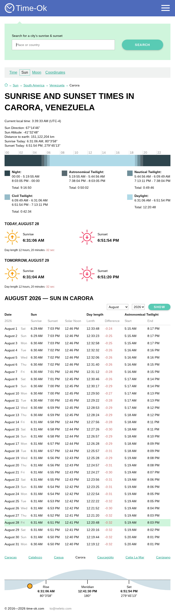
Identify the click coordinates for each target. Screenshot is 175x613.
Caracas (11, 557)
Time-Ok (31, 8)
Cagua (59, 557)
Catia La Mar (135, 557)
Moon (36, 72)
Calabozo (35, 557)
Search (142, 45)
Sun (15, 85)
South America (33, 85)
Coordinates (55, 72)
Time (13, 72)
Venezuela (56, 85)
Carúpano (163, 557)
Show (159, 307)
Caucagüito (105, 557)
